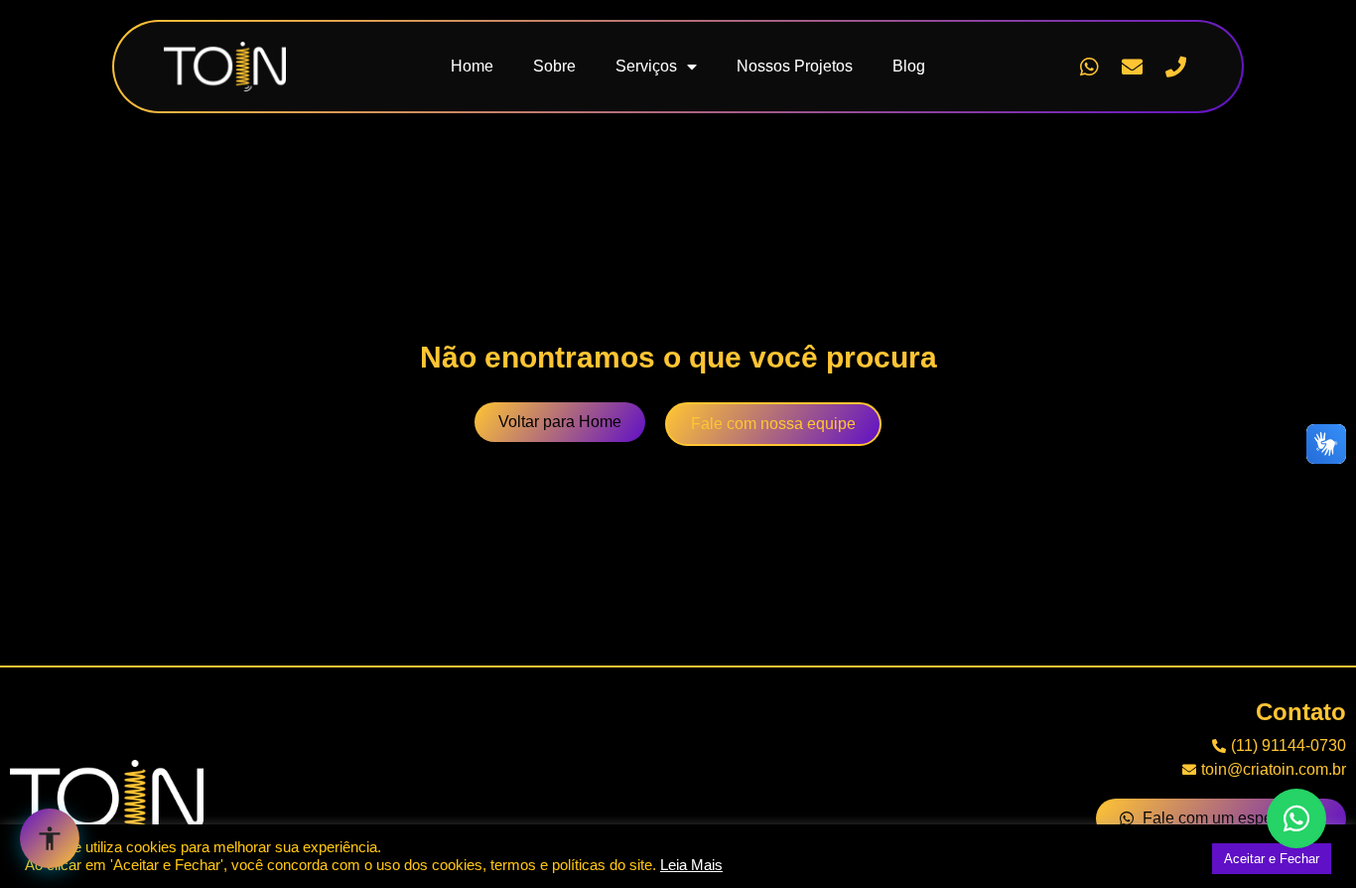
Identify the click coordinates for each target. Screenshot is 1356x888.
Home (472, 66)
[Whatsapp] (1089, 66)
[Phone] (1175, 66)
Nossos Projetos (795, 66)
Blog (908, 66)
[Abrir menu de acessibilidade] (49, 838)
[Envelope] (1133, 66)
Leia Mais (691, 865)
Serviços (646, 66)
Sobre (554, 66)
